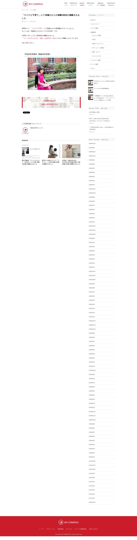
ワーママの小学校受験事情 (101, 88)
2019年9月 (92, 374)
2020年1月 (92, 366)
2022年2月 (92, 263)
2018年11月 (92, 415)
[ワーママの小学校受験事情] (90, 88)
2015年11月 (92, 502)
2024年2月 (92, 180)
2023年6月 (92, 209)
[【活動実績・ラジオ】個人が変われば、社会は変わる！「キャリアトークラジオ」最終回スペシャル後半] (90, 95)
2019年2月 (92, 403)
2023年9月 (92, 197)
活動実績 (93, 32)
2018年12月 (92, 411)
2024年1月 (92, 184)
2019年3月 (92, 399)
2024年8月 (92, 164)
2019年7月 (92, 382)
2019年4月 (92, 395)
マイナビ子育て (37, 28)
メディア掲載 (94, 28)
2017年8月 (92, 477)
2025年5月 (92, 147)
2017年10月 (92, 469)
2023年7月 (92, 205)
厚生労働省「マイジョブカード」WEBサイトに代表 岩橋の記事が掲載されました (31, 162)
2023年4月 (92, 217)
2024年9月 (92, 160)
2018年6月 (92, 436)
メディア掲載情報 (80, 529)
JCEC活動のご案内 (94, 112)
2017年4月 (92, 494)
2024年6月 (92, 172)
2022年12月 (92, 226)
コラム (92, 68)
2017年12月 (92, 461)
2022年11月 (92, 230)
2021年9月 (92, 283)
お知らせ (93, 20)
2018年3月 (92, 448)
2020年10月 (92, 329)
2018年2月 (92, 453)
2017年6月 (92, 486)
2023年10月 (92, 193)
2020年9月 (92, 333)
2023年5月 (92, 213)
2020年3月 (92, 358)
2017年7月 (92, 481)
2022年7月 (92, 242)
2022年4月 (92, 255)
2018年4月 (92, 444)
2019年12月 (92, 370)
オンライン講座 (96, 35)
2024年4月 (92, 176)
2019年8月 (92, 378)
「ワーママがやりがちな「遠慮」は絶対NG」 (37, 38)
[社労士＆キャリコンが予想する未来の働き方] (90, 81)
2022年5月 (92, 251)
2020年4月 (92, 354)
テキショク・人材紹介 (98, 47)
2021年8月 (92, 288)
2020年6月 (92, 345)
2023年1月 (92, 222)
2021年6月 (92, 296)
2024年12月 (92, 151)
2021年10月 (92, 279)
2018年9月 (92, 424)
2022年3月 (92, 259)
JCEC (94, 39)
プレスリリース (95, 24)
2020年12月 (92, 321)
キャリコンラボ (96, 56)
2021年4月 (92, 304)
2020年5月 (92, 349)
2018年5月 (92, 440)
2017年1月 (92, 498)
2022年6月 (92, 246)
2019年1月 (92, 407)
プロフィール (50, 529)
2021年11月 (92, 275)
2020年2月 (92, 362)
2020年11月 (92, 325)
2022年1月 (92, 267)
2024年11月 (92, 156)
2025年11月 (92, 143)
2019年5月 (92, 391)
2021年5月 (92, 300)
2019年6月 (92, 387)
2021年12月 (92, 271)
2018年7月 (92, 432)
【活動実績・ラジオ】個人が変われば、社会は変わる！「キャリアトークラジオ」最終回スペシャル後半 (104, 98)
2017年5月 (92, 490)
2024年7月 (92, 168)
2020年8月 (92, 337)
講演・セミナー (96, 52)
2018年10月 (92, 420)
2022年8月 (92, 238)
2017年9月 (92, 473)
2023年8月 (92, 201)
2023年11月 (92, 189)
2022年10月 (92, 234)
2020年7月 (92, 341)
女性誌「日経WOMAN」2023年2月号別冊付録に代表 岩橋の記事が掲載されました (71, 162)
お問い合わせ (93, 529)
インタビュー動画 (95, 60)
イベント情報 (94, 64)
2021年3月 (92, 308)
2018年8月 (92, 428)
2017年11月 (92, 465)
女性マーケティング (97, 43)
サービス (69, 529)
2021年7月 (92, 292)
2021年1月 (92, 316)
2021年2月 (92, 312)
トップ (41, 529)
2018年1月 (92, 457)
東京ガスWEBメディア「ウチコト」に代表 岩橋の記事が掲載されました (50, 162)
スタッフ (25, 21)
